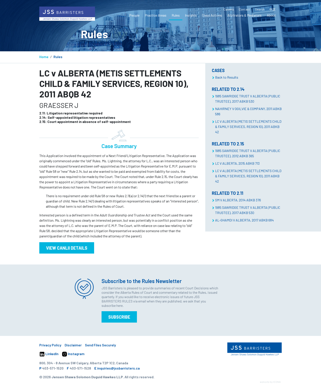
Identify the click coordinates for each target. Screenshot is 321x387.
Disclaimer (73, 345)
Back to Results (226, 77)
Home (43, 57)
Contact (244, 9)
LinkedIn (52, 354)
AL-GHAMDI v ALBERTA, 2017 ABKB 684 (244, 220)
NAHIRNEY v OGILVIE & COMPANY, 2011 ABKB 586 (248, 111)
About (271, 15)
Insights (191, 15)
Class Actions (212, 15)
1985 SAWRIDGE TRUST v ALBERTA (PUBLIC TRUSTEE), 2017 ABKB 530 (247, 98)
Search (259, 9)
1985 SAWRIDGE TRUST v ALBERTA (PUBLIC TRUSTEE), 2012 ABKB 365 (247, 153)
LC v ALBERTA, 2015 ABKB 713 (237, 163)
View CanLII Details (66, 248)
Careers (228, 9)
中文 (272, 9)
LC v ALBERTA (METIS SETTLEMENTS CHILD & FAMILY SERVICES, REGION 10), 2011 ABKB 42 (248, 126)
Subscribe (119, 317)
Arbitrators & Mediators (244, 15)
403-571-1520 (53, 368)
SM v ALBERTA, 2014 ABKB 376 (238, 200)
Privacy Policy (50, 345)
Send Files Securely (100, 345)
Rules (176, 15)
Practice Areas (155, 15)
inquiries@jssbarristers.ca (118, 368)
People (134, 15)
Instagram (76, 354)
